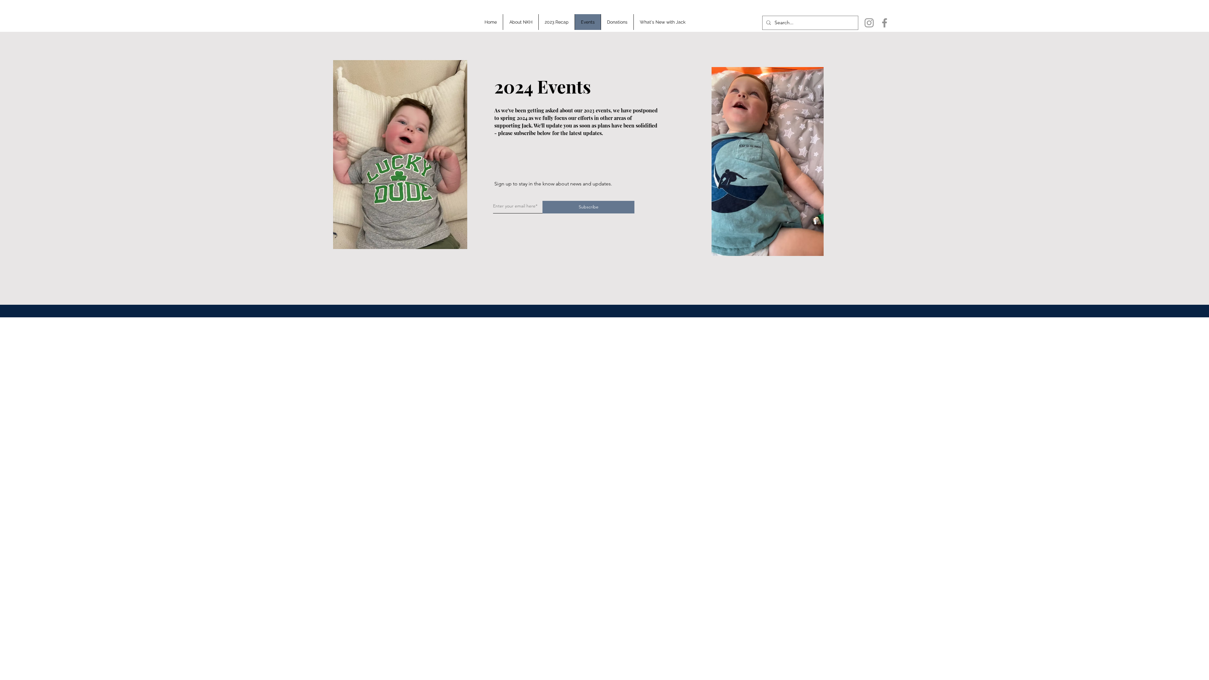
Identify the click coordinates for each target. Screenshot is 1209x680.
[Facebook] (884, 23)
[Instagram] (869, 23)
